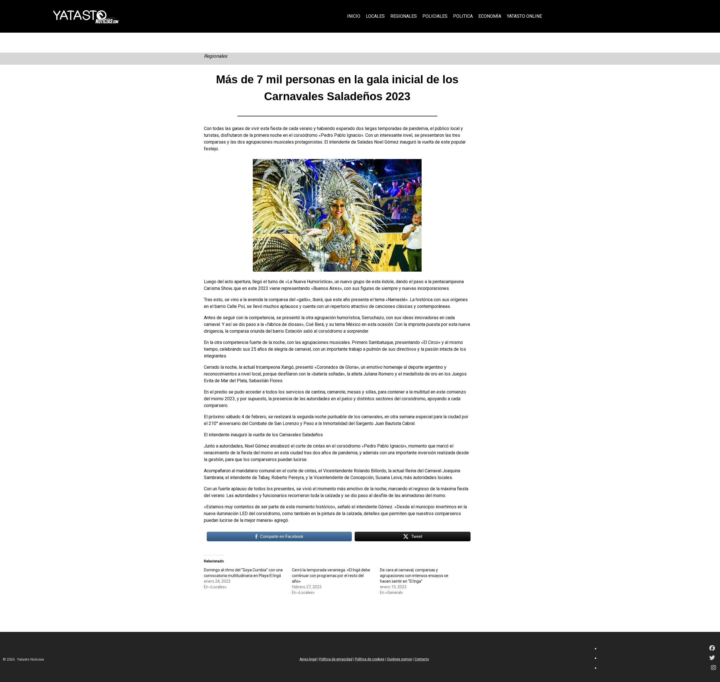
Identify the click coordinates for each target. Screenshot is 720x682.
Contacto (422, 659)
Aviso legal (308, 659)
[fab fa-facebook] (712, 648)
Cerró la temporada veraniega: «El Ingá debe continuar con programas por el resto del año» (331, 575)
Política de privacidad (335, 659)
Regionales (215, 56)
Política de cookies (369, 659)
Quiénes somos (399, 659)
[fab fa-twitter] (712, 658)
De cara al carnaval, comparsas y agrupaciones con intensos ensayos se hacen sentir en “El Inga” (414, 575)
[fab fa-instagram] (713, 668)
